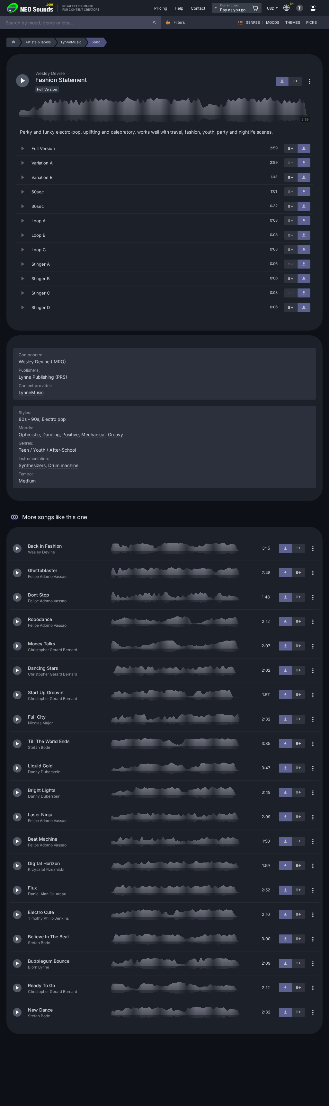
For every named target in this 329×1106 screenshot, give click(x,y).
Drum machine (63, 465)
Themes (292, 22)
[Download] (304, 148)
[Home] (12, 42)
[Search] (154, 22)
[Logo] (30, 8)
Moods (272, 22)
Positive (70, 434)
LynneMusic (31, 392)
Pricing (160, 8)
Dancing (51, 434)
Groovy (115, 434)
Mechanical (93, 434)
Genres (253, 22)
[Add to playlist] (291, 148)
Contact (198, 8)
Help (179, 8)
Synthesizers (32, 465)
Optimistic (29, 434)
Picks (311, 22)
